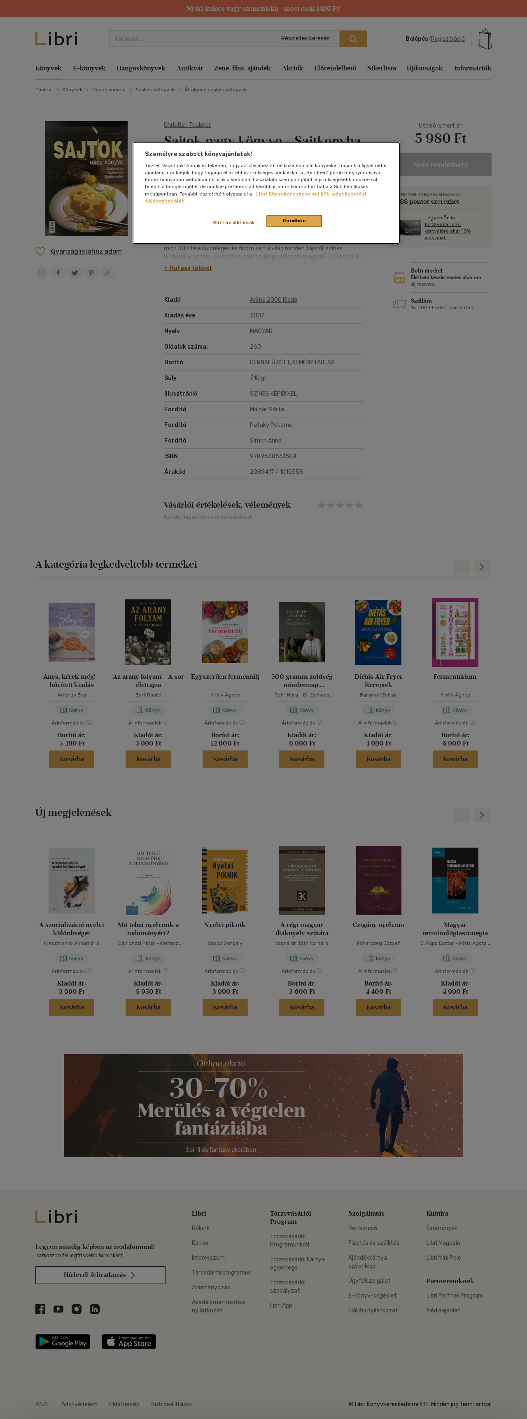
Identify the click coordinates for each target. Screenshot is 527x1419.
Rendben (294, 221)
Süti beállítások (234, 223)
